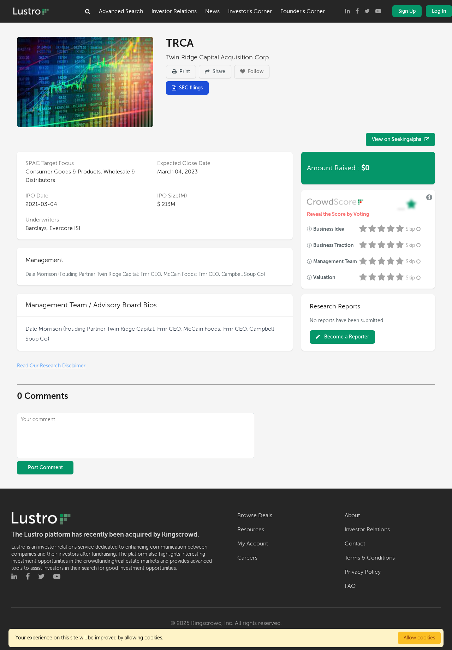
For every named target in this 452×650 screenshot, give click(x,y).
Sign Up (407, 11)
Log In (439, 11)
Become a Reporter (346, 336)
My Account (252, 543)
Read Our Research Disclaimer (51, 365)
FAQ (350, 586)
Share (218, 71)
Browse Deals (254, 515)
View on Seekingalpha (396, 139)
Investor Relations (174, 11)
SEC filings (191, 87)
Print (184, 71)
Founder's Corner (302, 11)
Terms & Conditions (370, 558)
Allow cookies (419, 637)
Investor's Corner (250, 11)
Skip (410, 229)
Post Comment (45, 467)
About (352, 515)
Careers (247, 558)
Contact (355, 543)
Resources (250, 529)
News (212, 11)
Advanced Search (121, 11)
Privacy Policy (363, 572)
